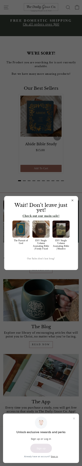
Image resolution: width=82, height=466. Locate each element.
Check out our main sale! (41, 216)
